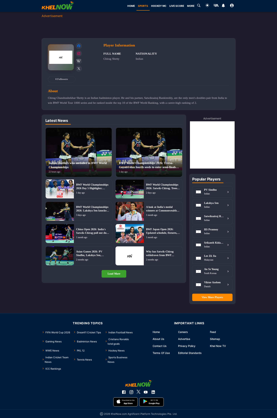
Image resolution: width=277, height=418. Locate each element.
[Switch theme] (207, 6)
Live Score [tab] (176, 5)
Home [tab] (131, 5)
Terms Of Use (161, 353)
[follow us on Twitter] (138, 392)
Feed (213, 332)
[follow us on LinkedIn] (153, 392)
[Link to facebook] (79, 46)
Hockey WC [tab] (158, 5)
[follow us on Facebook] (124, 392)
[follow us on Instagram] (131, 392)
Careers (183, 332)
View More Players (212, 297)
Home (156, 332)
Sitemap (215, 339)
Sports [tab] (143, 5)
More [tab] (190, 5)
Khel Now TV (218, 346)
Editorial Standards (190, 353)
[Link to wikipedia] (79, 61)
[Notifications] (223, 6)
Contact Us (160, 346)
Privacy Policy (186, 346)
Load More (114, 273)
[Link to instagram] (79, 53)
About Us (158, 339)
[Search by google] (199, 6)
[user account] (232, 6)
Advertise (184, 339)
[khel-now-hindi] (216, 6)
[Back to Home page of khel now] (58, 6)
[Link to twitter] (79, 69)
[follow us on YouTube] (145, 392)
